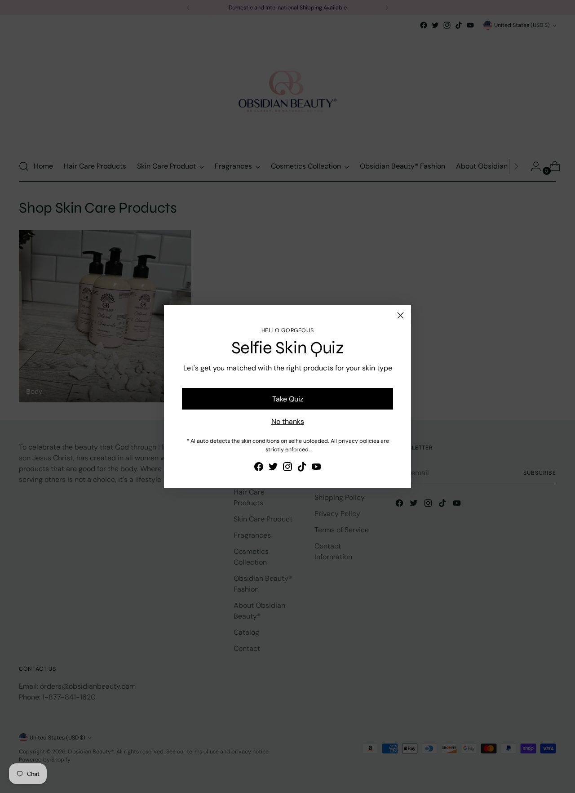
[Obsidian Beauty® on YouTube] (316, 468)
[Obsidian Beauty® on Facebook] (258, 468)
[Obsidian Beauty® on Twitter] (273, 468)
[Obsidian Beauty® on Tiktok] (301, 468)
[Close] (400, 315)
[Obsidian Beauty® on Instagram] (287, 468)
